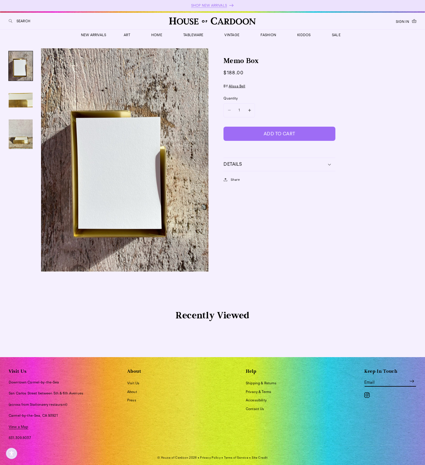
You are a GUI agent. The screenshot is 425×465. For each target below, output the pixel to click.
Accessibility (256, 400)
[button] (19, 21)
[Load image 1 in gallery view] (21, 66)
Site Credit (260, 457)
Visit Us (133, 383)
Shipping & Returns (261, 383)
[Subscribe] (412, 381)
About (132, 392)
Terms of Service (236, 457)
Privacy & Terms (258, 392)
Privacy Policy (210, 457)
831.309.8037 (20, 438)
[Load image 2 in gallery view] (21, 100)
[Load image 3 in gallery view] (21, 134)
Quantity (230, 98)
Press (131, 400)
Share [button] (235, 180)
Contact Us (255, 409)
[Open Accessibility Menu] (11, 453)
